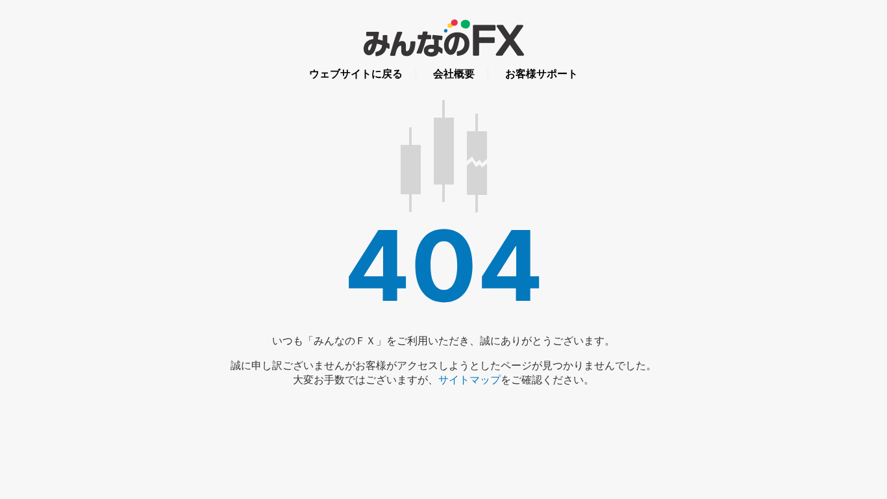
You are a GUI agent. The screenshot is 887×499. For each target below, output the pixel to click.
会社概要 (454, 73)
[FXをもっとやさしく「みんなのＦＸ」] (444, 46)
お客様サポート (541, 73)
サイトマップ (469, 379)
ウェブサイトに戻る (356, 73)
